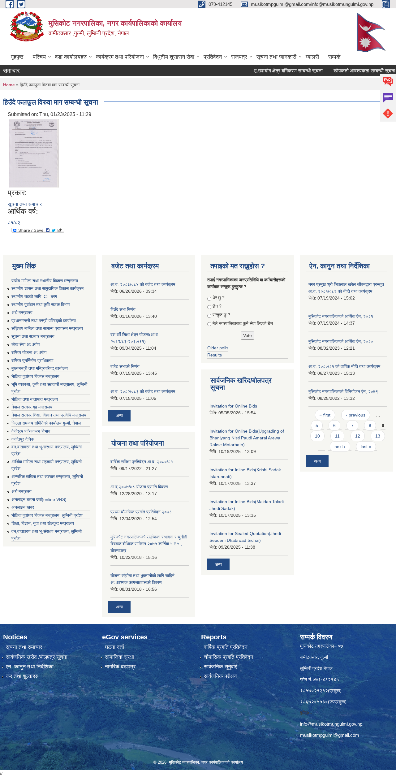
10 (317, 436)
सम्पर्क (334, 57)
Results (214, 354)
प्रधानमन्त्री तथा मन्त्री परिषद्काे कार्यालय (43, 320)
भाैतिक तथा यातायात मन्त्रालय (34, 399)
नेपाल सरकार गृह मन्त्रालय (31, 406)
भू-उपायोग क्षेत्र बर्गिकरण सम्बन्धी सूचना (275, 70)
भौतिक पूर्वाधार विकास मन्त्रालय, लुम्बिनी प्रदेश (47, 515)
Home (9, 84)
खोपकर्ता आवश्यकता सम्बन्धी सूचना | (353, 70)
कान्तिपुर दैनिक (22, 439)
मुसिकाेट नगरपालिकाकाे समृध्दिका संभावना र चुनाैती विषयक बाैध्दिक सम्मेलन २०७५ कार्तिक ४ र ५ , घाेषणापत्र (148, 543)
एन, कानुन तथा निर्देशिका (30, 667)
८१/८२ (14, 222)
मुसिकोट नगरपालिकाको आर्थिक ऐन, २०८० (340, 341)
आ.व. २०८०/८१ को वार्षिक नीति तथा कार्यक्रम (344, 366)
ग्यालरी (312, 57)
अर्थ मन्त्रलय (21, 491)
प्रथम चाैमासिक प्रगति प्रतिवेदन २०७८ (141, 511)
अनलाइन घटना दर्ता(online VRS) (39, 499)
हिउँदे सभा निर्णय (123, 309)
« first (325, 414)
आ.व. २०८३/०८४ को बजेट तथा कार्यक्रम (142, 284)
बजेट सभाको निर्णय (125, 366)
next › (340, 446)
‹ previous (355, 414)
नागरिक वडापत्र (120, 667)
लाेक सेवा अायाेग (25, 344)
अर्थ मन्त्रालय (21, 312)
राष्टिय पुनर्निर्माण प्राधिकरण (32, 360)
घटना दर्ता (114, 647)
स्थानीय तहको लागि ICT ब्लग (34, 296)
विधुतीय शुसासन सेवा (173, 57)
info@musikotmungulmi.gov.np (331, 724)
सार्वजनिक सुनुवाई (220, 667)
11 (337, 436)
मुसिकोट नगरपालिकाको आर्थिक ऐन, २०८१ (340, 316)
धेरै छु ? (219, 297)
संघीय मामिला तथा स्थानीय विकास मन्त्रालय (44, 280)
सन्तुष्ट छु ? (221, 314)
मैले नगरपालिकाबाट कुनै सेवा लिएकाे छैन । (245, 323)
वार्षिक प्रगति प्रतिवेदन (226, 647)
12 (357, 436)
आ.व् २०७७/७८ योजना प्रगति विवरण (139, 486)
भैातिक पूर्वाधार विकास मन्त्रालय (35, 376)
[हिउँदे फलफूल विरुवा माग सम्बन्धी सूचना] (34, 153)
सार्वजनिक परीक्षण (220, 676)
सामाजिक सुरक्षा (119, 657)
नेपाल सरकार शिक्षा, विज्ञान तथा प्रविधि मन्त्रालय (48, 414)
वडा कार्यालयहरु (71, 57)
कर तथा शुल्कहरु (22, 676)
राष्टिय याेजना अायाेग (28, 352)
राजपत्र (239, 57)
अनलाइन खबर (22, 507)
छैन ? (217, 306)
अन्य (119, 415)
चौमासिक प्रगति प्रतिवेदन (228, 657)
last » (366, 446)
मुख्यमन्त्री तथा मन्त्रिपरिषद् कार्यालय (39, 368)
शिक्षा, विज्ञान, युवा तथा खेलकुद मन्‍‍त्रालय (42, 523)
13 (377, 436)
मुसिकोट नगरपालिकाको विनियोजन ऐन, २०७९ (343, 391)
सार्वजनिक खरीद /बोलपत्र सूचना (36, 657)
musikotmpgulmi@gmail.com (329, 735)
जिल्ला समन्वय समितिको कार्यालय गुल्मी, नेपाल (46, 423)
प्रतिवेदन (213, 57)
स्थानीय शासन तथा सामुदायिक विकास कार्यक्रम (47, 288)
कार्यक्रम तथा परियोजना (120, 57)
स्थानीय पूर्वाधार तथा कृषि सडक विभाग (40, 304)
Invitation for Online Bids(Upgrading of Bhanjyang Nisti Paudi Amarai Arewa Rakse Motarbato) (246, 438)
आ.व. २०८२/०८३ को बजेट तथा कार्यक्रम (142, 391)
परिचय (39, 57)
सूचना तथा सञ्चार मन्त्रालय (32, 336)
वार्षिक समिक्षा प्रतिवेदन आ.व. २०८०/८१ (141, 461)
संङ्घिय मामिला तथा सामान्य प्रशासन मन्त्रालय (47, 328)
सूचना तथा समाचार (25, 204)
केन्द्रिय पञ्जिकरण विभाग (30, 431)
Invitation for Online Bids (233, 406)
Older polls (217, 347)
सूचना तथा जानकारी (276, 57)
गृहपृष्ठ (17, 57)
